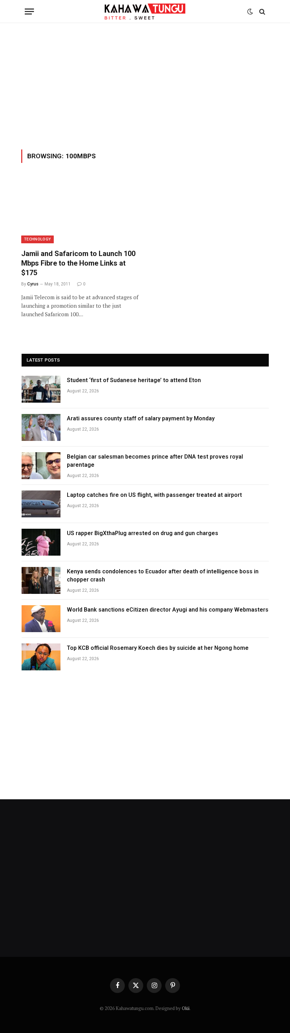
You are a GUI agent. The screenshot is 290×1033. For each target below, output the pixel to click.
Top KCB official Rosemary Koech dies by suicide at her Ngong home (158, 648)
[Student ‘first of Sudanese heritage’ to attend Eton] (41, 389)
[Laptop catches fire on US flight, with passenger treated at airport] (41, 503)
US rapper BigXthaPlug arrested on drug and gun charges (142, 533)
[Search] (261, 11)
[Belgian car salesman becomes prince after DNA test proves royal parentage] (41, 465)
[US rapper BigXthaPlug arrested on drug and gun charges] (41, 542)
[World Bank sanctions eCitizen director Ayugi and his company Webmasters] (41, 618)
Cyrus (33, 284)
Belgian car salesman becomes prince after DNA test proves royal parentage (155, 460)
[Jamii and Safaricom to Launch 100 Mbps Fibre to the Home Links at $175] (80, 210)
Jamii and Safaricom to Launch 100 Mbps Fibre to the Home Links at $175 (78, 263)
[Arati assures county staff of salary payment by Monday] (41, 427)
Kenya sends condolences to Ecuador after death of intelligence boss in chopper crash (163, 575)
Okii (186, 1008)
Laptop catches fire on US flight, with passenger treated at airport (154, 495)
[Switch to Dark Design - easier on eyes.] (250, 11)
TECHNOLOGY (37, 239)
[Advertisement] (145, 85)
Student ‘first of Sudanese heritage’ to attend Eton (134, 380)
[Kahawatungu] (145, 11)
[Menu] (29, 11)
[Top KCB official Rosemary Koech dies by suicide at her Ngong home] (41, 656)
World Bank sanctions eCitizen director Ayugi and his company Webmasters (167, 609)
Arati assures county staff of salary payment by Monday (141, 418)
